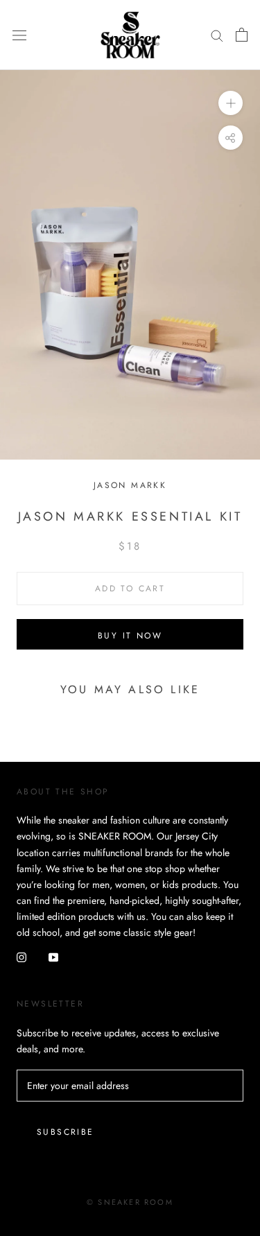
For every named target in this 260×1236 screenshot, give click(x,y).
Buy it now (130, 635)
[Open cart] (242, 35)
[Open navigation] (19, 34)
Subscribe (65, 1132)
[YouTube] (53, 956)
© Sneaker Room (130, 1202)
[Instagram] (21, 956)
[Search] (217, 35)
